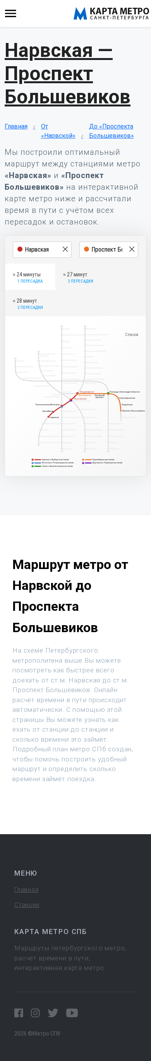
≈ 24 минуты (28, 277)
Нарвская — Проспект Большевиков (67, 73)
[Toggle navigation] (10, 13)
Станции (26, 904)
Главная (16, 126)
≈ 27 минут (78, 277)
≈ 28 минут (28, 304)
